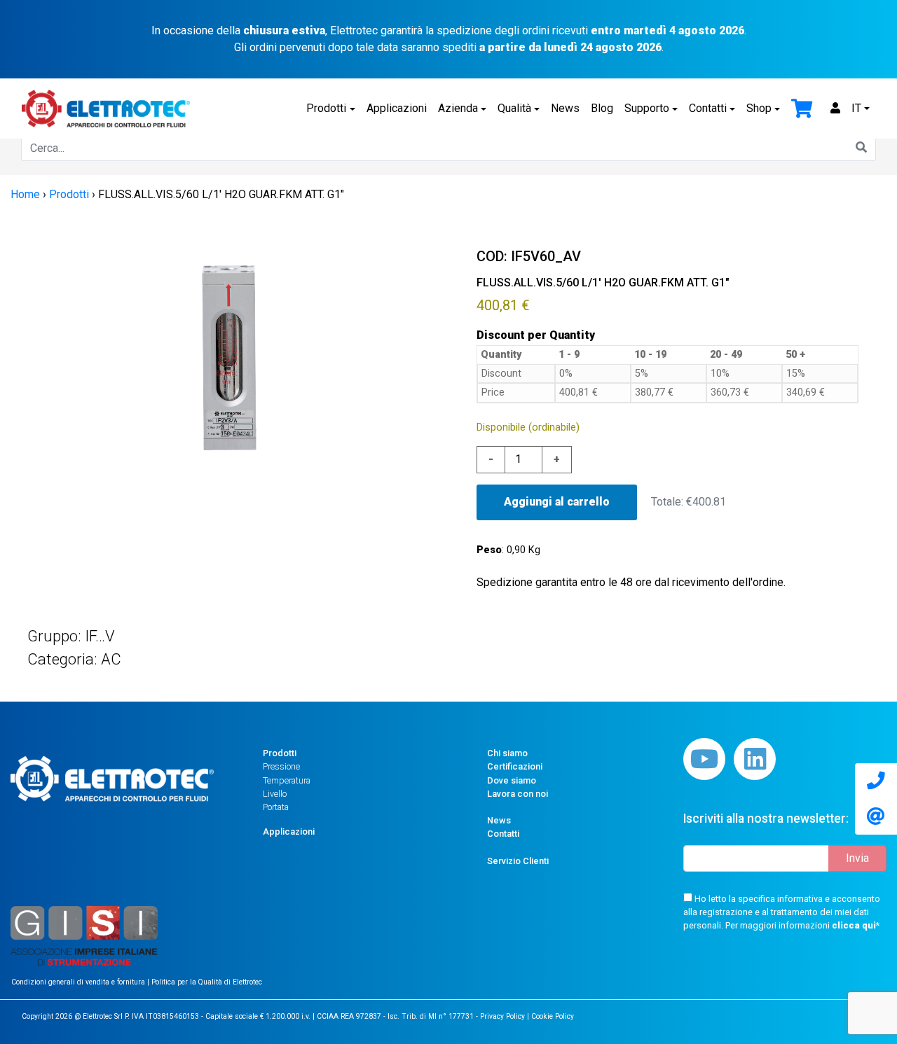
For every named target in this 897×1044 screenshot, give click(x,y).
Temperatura (286, 780)
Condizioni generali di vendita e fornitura (79, 982)
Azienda (458, 108)
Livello (275, 793)
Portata (276, 807)
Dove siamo (511, 780)
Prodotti (326, 108)
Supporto (646, 108)
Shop (759, 108)
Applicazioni (397, 108)
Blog (602, 108)
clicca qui (854, 925)
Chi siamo (507, 753)
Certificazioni (514, 766)
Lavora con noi (517, 793)
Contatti (708, 108)
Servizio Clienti (518, 861)
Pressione (281, 766)
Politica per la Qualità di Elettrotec (206, 982)
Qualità (514, 108)
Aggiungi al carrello (557, 501)
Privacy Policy (502, 1016)
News (565, 108)
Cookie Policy (552, 1016)
